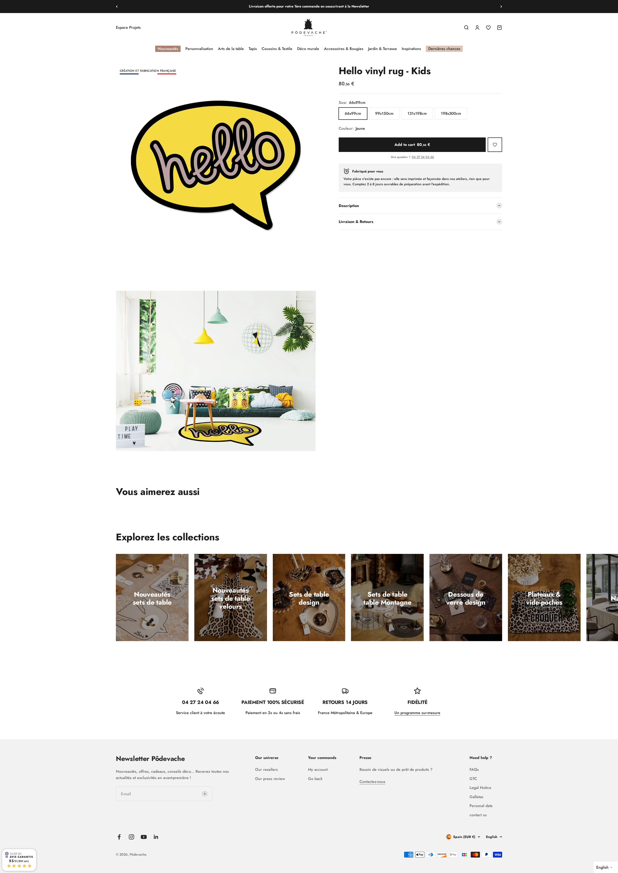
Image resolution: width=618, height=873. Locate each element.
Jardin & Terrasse (382, 48)
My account (318, 769)
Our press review (270, 778)
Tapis (253, 48)
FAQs (474, 769)
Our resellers (266, 769)
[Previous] (117, 6)
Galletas (476, 797)
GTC (473, 778)
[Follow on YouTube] (143, 837)
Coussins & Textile (277, 48)
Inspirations (411, 48)
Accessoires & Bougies (343, 48)
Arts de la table (231, 48)
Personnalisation (199, 48)
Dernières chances (444, 48)
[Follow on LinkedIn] (156, 837)
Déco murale (308, 48)
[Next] (501, 6)
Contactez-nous (372, 781)
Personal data (481, 806)
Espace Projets (128, 27)
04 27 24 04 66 (423, 157)
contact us (478, 815)
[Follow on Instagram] (131, 837)
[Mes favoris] (495, 144)
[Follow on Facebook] (119, 837)
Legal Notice (480, 787)
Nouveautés (168, 48)
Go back (315, 778)
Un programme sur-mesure (417, 713)
